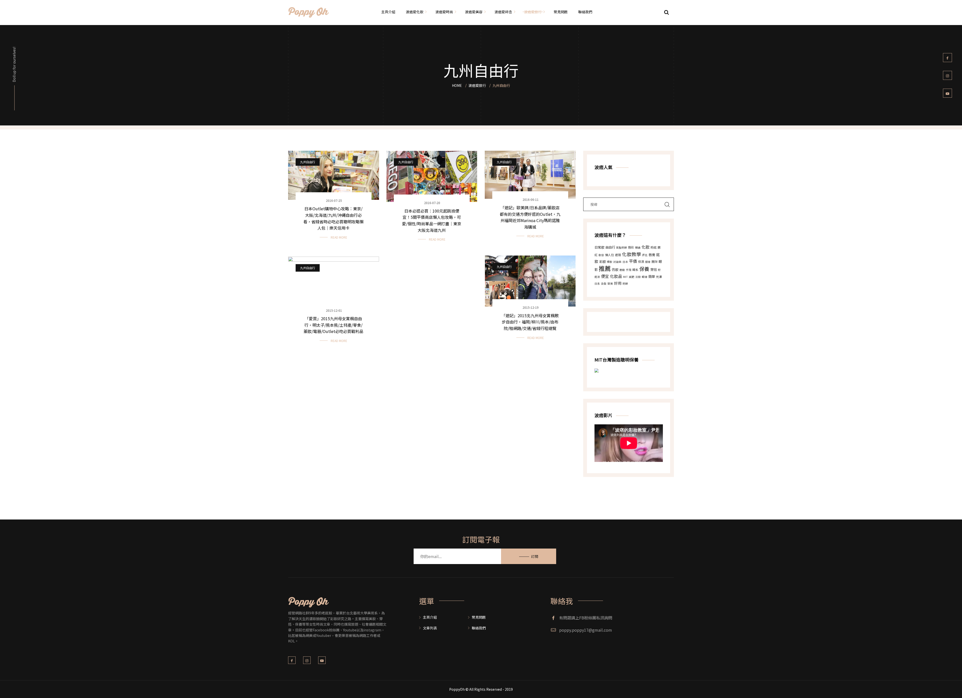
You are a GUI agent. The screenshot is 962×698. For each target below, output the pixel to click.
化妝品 (616, 276)
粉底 (654, 247)
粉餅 (625, 283)
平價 (633, 261)
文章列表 (430, 627)
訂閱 (534, 556)
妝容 (601, 255)
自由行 (610, 247)
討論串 (617, 262)
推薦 (605, 268)
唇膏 (652, 254)
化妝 (646, 247)
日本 (625, 262)
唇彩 (631, 247)
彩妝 (602, 261)
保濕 (641, 261)
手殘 (628, 270)
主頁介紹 (430, 617)
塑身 (648, 262)
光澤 (659, 276)
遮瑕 (618, 255)
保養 (644, 268)
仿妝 (615, 269)
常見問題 (479, 617)
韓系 (635, 269)
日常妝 (599, 247)
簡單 (651, 276)
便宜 (605, 276)
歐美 (610, 283)
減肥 (631, 277)
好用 (618, 283)
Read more (339, 237)
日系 (597, 283)
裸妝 (609, 262)
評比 (645, 255)
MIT (625, 277)
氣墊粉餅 (621, 247)
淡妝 (638, 277)
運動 (622, 270)
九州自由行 (307, 162)
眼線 (644, 277)
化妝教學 (631, 254)
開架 (655, 261)
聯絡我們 (479, 627)
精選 (638, 247)
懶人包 (609, 255)
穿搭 (653, 269)
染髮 (604, 283)
